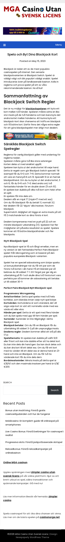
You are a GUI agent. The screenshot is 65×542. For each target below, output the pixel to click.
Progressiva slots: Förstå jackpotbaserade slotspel (33, 442)
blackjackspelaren (36, 108)
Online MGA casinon (15, 462)
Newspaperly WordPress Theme (32, 537)
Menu (58, 44)
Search (7, 382)
